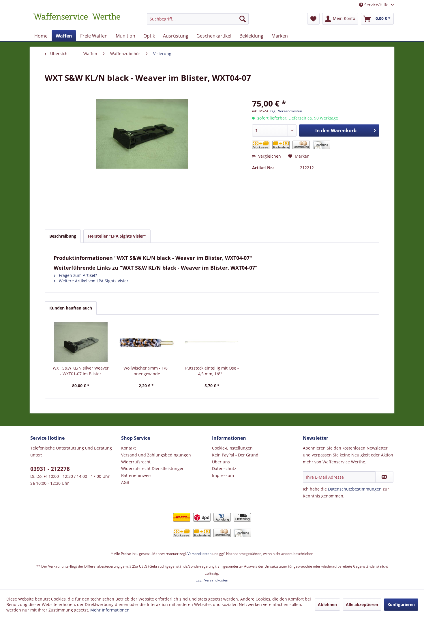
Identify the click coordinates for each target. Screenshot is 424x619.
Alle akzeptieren (362, 604)
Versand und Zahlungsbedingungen (156, 455)
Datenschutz (224, 468)
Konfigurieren (401, 604)
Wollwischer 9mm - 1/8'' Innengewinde (146, 370)
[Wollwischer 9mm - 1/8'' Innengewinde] (146, 342)
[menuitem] (198, 21)
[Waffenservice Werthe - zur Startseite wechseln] (76, 20)
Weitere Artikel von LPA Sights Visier (93, 281)
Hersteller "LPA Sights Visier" (117, 236)
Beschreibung (62, 236)
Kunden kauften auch (70, 308)
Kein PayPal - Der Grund (235, 455)
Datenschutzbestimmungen (355, 489)
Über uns (221, 462)
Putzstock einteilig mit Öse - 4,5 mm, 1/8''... (212, 370)
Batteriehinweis (136, 475)
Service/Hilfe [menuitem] (376, 5)
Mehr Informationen (110, 610)
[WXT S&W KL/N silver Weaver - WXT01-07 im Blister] (80, 342)
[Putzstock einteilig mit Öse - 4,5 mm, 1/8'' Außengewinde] (212, 342)
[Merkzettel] (313, 19)
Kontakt (128, 448)
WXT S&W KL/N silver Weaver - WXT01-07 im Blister (81, 370)
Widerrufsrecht (136, 462)
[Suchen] (243, 19)
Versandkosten (199, 553)
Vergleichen (269, 156)
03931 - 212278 (50, 469)
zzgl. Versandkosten (286, 111)
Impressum (223, 475)
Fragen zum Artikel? (77, 275)
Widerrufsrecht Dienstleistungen (153, 468)
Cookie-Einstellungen (232, 448)
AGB (125, 482)
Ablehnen (327, 604)
